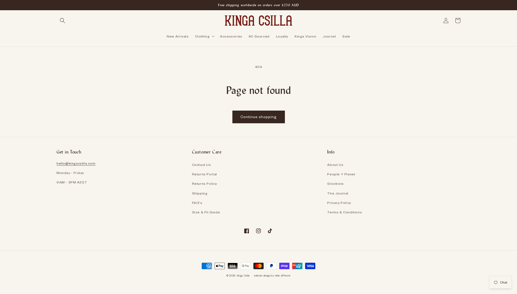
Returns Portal (204, 174)
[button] (62, 20)
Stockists (335, 183)
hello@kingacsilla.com (76, 163)
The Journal (337, 193)
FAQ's (197, 202)
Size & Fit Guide (206, 212)
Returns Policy (204, 183)
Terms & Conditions (344, 212)
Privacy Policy (339, 202)
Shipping (200, 193)
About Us (335, 164)
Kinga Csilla (243, 275)
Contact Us (201, 164)
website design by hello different (272, 275)
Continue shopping (258, 116)
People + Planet (341, 174)
